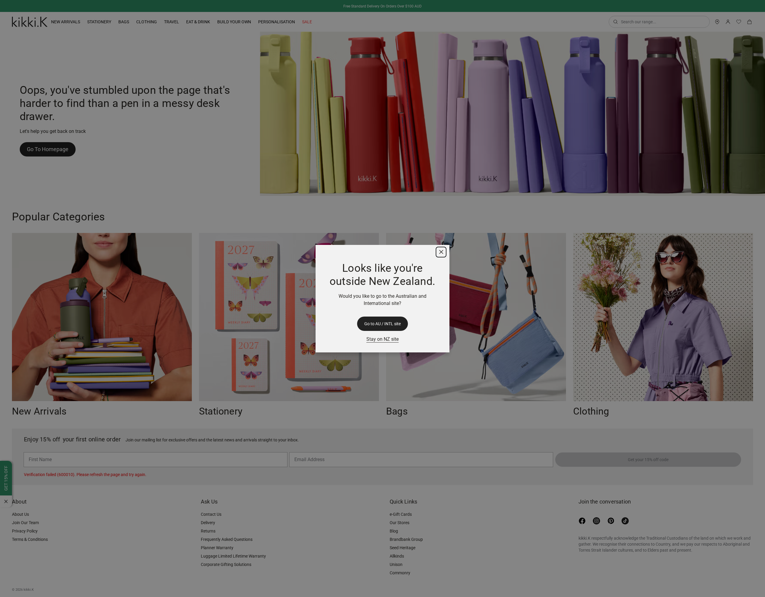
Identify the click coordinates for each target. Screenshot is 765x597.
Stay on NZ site (382, 339)
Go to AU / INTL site (382, 323)
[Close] (441, 252)
